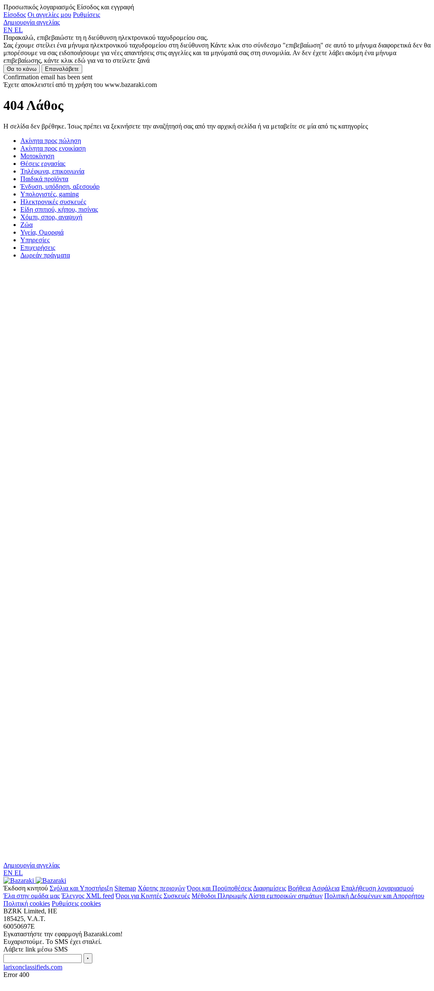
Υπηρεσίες (35, 240)
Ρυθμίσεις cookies (76, 903)
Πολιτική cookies (26, 903)
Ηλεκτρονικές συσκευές (53, 201)
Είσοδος (14, 14)
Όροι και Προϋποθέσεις (219, 888)
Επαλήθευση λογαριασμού (377, 888)
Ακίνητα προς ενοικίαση (53, 148)
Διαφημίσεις (269, 888)
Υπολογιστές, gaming (49, 194)
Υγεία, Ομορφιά (42, 232)
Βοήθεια (299, 888)
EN (8, 30)
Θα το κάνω (21, 69)
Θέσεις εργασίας (42, 163)
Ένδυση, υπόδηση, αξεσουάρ (60, 186)
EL (18, 30)
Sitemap (125, 888)
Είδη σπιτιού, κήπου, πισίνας (59, 209)
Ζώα (26, 224)
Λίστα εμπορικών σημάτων (285, 895)
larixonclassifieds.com (32, 967)
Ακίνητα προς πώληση (50, 140)
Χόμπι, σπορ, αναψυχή (51, 217)
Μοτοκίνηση (37, 156)
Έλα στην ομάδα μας (31, 895)
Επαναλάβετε (62, 69)
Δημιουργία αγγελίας (31, 22)
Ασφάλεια (325, 888)
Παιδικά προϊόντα (44, 178)
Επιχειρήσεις (37, 247)
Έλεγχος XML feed (87, 895)
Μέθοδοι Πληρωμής (219, 895)
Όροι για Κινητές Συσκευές (153, 895)
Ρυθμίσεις (86, 14)
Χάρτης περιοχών (161, 888)
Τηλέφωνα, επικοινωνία (52, 171)
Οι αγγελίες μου (49, 14)
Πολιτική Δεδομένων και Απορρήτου (374, 895)
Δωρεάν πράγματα (45, 255)
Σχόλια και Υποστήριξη (81, 888)
